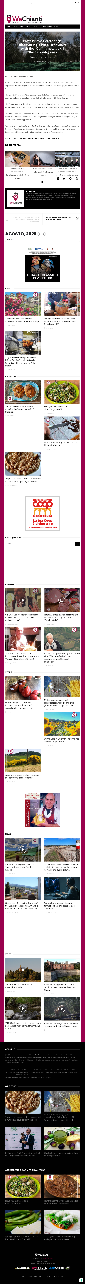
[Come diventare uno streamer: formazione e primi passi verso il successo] (62, 888)
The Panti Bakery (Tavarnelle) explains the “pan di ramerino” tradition (19, 409)
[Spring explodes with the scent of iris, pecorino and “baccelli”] (23, 1222)
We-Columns (47, 26)
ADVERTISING (36, 3)
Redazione (51, 57)
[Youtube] (75, 3)
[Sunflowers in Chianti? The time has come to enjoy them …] (62, 724)
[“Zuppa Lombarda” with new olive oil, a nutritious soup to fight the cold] (23, 464)
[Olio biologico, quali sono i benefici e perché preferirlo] (62, 1138)
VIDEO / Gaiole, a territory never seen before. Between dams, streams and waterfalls (23, 1026)
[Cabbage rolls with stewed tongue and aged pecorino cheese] (62, 1222)
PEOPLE (28, 26)
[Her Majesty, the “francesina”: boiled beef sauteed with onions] (62, 1186)
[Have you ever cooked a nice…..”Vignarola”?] (62, 392)
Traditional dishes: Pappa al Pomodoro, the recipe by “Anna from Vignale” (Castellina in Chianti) (22, 656)
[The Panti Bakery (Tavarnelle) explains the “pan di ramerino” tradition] (23, 392)
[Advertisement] (55, 10)
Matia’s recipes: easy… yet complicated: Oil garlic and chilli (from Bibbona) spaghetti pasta (59, 703)
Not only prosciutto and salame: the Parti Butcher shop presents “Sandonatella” (61, 617)
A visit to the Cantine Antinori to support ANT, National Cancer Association (26, 219)
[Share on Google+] (70, 178)
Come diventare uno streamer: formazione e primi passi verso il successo (59, 906)
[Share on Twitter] (64, 178)
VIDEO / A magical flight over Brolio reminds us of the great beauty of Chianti (61, 987)
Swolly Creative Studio (47, 1264)
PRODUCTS (37, 26)
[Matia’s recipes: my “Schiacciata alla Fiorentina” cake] (62, 428)
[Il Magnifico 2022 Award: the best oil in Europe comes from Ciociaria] (23, 1138)
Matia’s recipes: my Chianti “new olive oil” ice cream (58, 218)
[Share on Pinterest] (77, 178)
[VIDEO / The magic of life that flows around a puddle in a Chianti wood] (62, 1008)
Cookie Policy (42, 1261)
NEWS (22, 26)
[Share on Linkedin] (42, 182)
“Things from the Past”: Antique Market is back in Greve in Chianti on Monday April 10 (61, 321)
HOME (8, 26)
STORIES (15, 26)
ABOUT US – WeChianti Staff (13, 3)
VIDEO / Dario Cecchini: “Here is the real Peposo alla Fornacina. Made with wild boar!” (22, 617)
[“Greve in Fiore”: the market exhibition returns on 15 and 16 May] (23, 304)
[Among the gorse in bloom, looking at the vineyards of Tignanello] (23, 760)
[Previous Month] (39, 234)
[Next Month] (44, 234)
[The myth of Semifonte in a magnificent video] (23, 970)
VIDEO (56, 26)
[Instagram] (78, 3)
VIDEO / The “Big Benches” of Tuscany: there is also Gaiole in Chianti (19, 867)
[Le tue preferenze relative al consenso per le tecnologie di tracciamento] (81, 1280)
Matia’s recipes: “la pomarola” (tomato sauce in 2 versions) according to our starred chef (19, 705)
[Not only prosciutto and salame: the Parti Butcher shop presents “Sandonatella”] (62, 600)
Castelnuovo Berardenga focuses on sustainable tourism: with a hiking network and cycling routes (61, 867)
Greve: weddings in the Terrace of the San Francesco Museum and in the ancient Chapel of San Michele (21, 906)
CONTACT (27, 3)
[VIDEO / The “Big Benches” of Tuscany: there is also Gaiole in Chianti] (23, 849)
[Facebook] (72, 3)
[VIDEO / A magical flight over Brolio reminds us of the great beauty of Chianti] (62, 970)
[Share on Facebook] (58, 178)
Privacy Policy (48, 1259)
